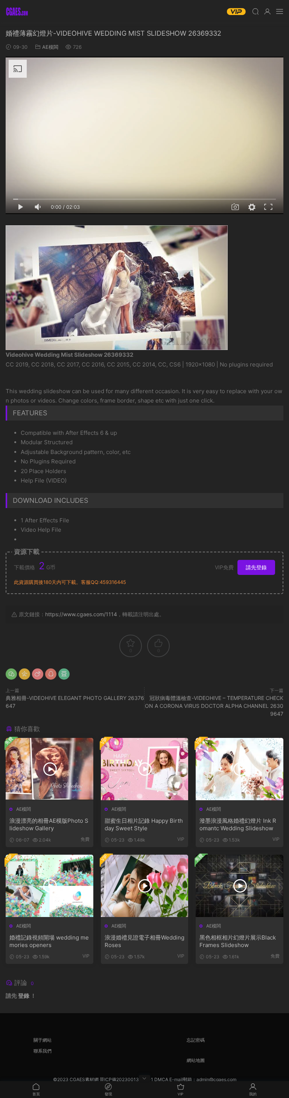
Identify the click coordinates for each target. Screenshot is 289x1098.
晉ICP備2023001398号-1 (127, 1079)
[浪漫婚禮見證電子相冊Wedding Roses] (145, 886)
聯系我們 (42, 1051)
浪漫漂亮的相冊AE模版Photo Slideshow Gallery (48, 824)
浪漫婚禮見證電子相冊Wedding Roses (144, 941)
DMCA (161, 1079)
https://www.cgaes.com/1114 (81, 614)
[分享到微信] (11, 674)
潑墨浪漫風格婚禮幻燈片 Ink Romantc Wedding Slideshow (237, 824)
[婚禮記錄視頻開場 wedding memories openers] (49, 886)
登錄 (23, 995)
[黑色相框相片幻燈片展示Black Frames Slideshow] (239, 886)
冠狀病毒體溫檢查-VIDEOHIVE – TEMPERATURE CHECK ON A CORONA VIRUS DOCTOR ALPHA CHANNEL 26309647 (214, 706)
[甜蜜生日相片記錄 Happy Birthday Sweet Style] (145, 769)
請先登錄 (256, 567)
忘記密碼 (196, 1040)
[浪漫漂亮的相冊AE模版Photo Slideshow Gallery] (49, 769)
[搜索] (255, 11)
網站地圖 (196, 1060)
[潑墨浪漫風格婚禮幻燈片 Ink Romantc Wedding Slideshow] (239, 769)
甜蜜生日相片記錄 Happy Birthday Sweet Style (144, 824)
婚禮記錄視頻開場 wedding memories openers (49, 941)
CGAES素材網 (17, 11)
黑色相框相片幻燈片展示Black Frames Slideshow (237, 941)
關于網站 (42, 1040)
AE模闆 (50, 47)
